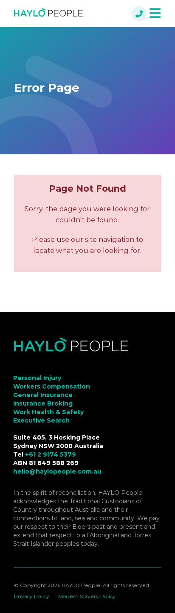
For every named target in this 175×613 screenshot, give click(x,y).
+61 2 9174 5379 (50, 454)
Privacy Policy (31, 596)
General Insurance (43, 395)
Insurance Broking (43, 403)
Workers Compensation (51, 386)
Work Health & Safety (48, 412)
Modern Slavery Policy (87, 596)
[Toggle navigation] (155, 13)
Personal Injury (37, 378)
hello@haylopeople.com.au (57, 471)
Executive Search (41, 420)
